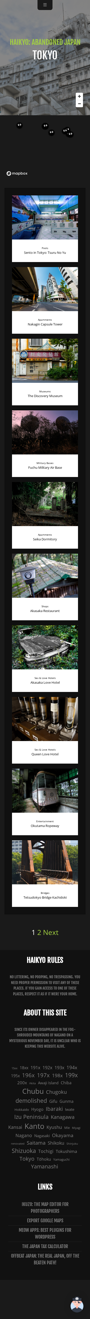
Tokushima (66, 1151)
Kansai (15, 1127)
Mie (67, 1127)
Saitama (36, 1142)
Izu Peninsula (31, 1116)
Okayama (63, 1135)
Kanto (34, 1126)
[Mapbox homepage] (17, 173)
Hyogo (37, 1109)
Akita (32, 1083)
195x (15, 1075)
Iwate (69, 1109)
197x (43, 1075)
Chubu (33, 1091)
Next (50, 932)
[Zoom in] (79, 96)
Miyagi (76, 1128)
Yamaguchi (61, 1159)
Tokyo (27, 1158)
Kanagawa (62, 1117)
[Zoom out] (79, 103)
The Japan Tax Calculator (45, 1246)
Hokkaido (21, 1109)
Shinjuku (72, 1143)
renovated (17, 1143)
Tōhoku (44, 1159)
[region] (45, 134)
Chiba (66, 1083)
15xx (15, 1068)
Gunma (67, 1101)
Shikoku (56, 1143)
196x (28, 1075)
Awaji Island (48, 1083)
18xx (24, 1067)
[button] (77, 1305)
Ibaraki (54, 1108)
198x (57, 1075)
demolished (31, 1101)
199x (71, 1075)
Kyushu (54, 1127)
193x (59, 1067)
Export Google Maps (45, 1220)
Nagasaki (42, 1135)
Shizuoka (24, 1151)
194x (71, 1067)
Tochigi (46, 1151)
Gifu (53, 1101)
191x (35, 1067)
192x (47, 1067)
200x (22, 1083)
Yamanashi (44, 1166)
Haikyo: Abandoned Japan (45, 42)
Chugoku (56, 1092)
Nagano (24, 1135)
